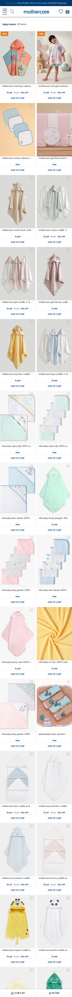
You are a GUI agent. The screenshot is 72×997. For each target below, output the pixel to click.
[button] (31, 33)
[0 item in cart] (67, 12)
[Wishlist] (61, 12)
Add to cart (17, 98)
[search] (12, 11)
